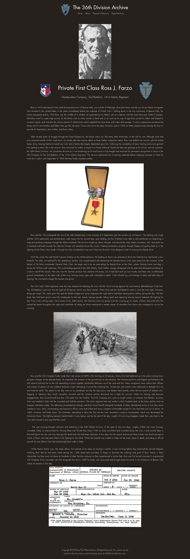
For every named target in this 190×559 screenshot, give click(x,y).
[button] (95, 196)
